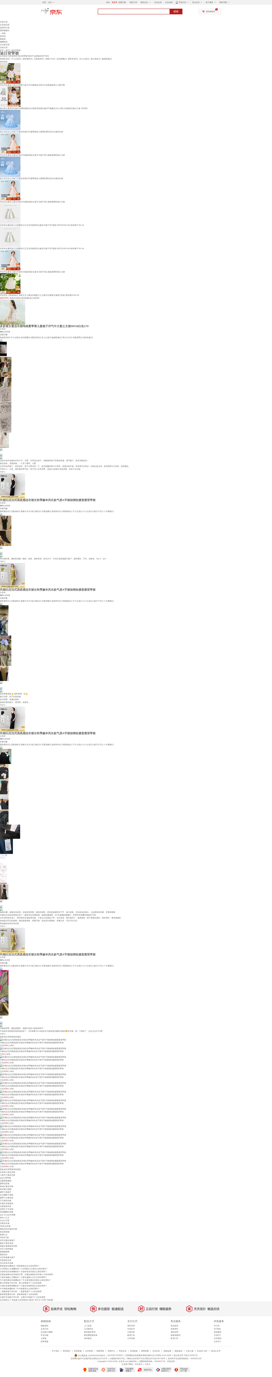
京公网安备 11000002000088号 (91, 1355)
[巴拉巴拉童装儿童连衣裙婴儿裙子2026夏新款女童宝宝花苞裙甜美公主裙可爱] (10, 73)
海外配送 (88, 1338)
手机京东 (182, 2)
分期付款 (131, 1332)
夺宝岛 (217, 1326)
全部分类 (4, 22)
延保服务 (217, 1332)
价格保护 (174, 1329)
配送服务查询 (89, 1332)
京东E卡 (217, 1335)
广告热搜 (13, 1300)
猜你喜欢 (4, 62)
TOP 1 (2, 472)
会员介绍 (44, 1329)
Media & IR (215, 1351)
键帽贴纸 (4, 42)
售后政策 (174, 1326)
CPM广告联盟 (47, 1300)
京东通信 (217, 1338)
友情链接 (134, 1351)
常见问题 (44, 1335)
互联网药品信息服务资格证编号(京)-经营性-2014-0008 (148, 1355)
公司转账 (131, 1338)
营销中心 (111, 1351)
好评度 (7, 332)
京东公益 (189, 1351)
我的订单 (133, 2)
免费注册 (122, 2)
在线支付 (131, 1329)
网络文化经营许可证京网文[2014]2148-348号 (146, 1358)
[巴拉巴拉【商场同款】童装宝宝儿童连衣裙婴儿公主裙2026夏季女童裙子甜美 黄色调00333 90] (10, 283)
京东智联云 (4, 1300)
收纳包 (3, 36)
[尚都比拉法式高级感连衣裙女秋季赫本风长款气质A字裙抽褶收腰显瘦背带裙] (12, 486)
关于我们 (55, 1351)
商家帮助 (100, 1351)
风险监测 (167, 1351)
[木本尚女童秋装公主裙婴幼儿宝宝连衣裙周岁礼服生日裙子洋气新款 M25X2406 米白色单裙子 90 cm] (10, 237)
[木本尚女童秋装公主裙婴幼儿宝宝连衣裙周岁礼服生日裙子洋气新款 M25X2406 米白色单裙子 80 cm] (10, 213)
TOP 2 (2, 561)
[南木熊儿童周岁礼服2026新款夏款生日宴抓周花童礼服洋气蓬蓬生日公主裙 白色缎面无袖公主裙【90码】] (10, 96)
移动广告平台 (35, 1300)
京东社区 (156, 1351)
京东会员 (158, 2)
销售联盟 (145, 1351)
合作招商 (89, 1351)
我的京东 (144, 2)
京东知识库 (4, 25)
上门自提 (88, 1326)
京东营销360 (23, 1300)
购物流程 (44, 1326)
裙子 (8, 50)
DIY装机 (217, 1329)
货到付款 (131, 1326)
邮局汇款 (131, 1335)
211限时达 (88, 1329)
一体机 (3, 33)
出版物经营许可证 (117, 1358)
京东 (62, 12)
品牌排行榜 (4, 28)
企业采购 (169, 2)
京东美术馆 (4, 45)
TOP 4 (2, 926)
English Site (202, 1351)
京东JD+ (217, 1341)
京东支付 (138, 1364)
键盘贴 (3, 39)
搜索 (175, 11)
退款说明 (174, 1332)
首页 (2, 50)
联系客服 (44, 1341)
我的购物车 (210, 11)
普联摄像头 (4, 30)
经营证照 (171, 1361)
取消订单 (174, 1338)
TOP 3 (2, 705)
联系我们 (67, 1351)
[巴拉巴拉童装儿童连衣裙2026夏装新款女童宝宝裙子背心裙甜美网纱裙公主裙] (10, 143)
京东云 (147, 1364)
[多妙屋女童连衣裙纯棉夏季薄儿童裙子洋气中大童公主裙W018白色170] (12, 312)
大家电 (43, 1338)
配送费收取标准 (90, 1335)
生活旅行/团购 (47, 1332)
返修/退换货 (176, 1335)
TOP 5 (2, 1034)
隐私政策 (178, 1351)
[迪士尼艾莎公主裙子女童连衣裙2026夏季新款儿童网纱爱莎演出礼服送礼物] (10, 120)
